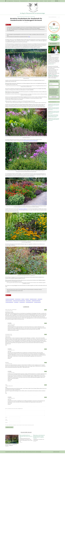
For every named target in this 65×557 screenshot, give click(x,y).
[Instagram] (55, 1)
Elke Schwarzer (50, 114)
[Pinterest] (57, 1)
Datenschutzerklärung (29, 451)
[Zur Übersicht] (5, 1)
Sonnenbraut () (23, 208)
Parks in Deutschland (31, 16)
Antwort (45, 309)
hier (29, 36)
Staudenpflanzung (37, 302)
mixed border (28, 300)
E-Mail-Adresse (6, 420)
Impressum (23, 451)
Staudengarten (22, 302)
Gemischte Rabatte (9, 300)
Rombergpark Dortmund (36, 300)
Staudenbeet (16, 302)
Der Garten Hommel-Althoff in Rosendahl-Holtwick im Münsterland (53, 105)
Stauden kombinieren (9, 302)
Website (6, 422)
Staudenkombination (29, 302)
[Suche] (59, 1)
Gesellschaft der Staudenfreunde (19, 300)
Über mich (33, 451)
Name (6, 417)
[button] (8, 24)
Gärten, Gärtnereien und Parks (22, 16)
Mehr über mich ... (51, 64)
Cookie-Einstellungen (38, 451)
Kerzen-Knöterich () (30, 140)
